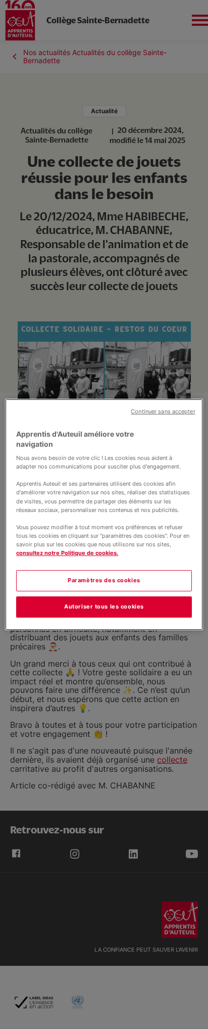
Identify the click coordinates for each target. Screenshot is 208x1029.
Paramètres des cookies (104, 580)
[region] (103, 514)
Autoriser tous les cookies (104, 606)
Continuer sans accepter (163, 411)
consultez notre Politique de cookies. (67, 552)
